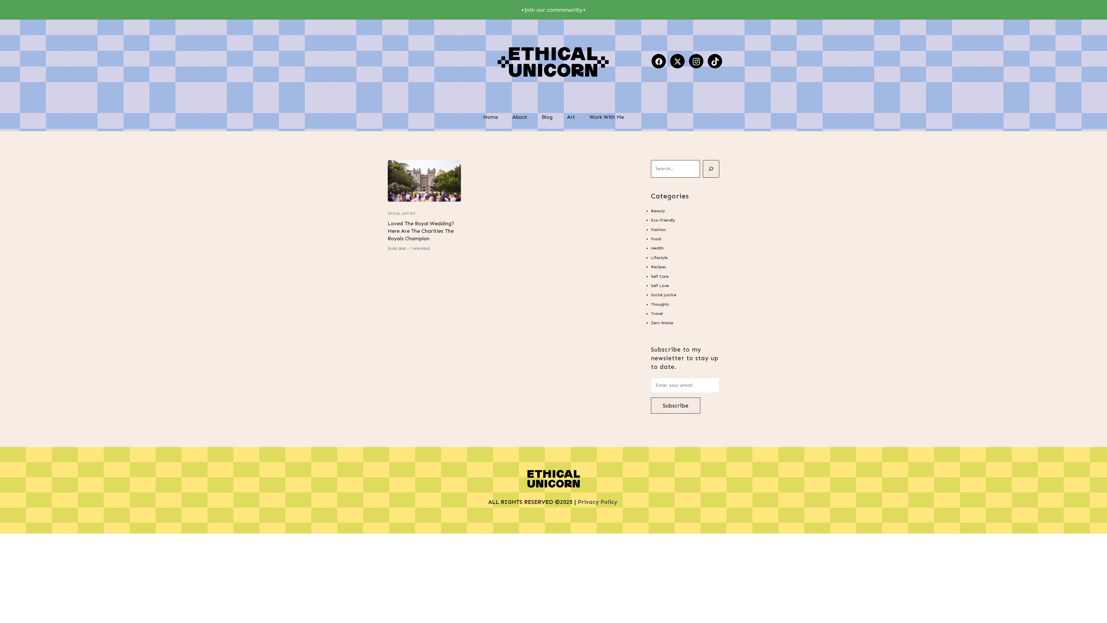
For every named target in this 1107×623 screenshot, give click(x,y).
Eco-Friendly (663, 220)
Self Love (660, 285)
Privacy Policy (598, 501)
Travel (657, 313)
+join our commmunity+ (553, 10)
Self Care (660, 276)
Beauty (658, 211)
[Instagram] (696, 61)
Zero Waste (662, 322)
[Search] (711, 169)
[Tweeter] (677, 61)
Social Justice (401, 213)
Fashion (658, 229)
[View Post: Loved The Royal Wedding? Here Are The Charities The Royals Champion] (424, 181)
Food (656, 239)
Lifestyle (659, 257)
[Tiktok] (715, 61)
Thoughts (660, 304)
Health (657, 248)
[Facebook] (659, 61)
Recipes (658, 266)
